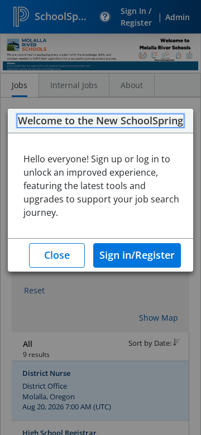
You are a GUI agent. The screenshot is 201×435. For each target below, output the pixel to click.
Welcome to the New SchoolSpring (100, 121)
